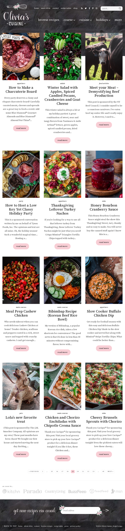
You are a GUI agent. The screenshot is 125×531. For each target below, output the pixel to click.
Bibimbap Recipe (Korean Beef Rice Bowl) (62, 316)
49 (103, 471)
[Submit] (120, 8)
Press (66, 526)
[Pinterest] (92, 8)
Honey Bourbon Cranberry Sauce (104, 208)
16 (57, 471)
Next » (110, 471)
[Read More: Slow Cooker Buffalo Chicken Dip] (104, 280)
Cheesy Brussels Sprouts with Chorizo (104, 420)
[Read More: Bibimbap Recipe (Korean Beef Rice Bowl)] (62, 280)
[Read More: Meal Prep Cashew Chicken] (21, 280)
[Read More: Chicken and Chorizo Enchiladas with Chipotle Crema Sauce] (62, 386)
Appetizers (21, 83)
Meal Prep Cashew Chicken (21, 314)
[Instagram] (96, 8)
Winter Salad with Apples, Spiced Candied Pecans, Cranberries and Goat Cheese (62, 96)
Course (68, 20)
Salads (62, 83)
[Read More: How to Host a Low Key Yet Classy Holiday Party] (21, 174)
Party (21, 201)
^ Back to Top (9, 526)
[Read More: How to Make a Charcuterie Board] (21, 56)
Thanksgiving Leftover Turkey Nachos (62, 210)
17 (62, 471)
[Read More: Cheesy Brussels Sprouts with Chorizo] (104, 386)
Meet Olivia (45, 8)
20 (78, 471)
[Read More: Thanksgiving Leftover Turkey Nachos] (62, 174)
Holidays (102, 20)
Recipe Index (66, 8)
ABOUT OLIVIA (28, 526)
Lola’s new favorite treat (21, 420)
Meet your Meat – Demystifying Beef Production (104, 92)
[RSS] (81, 8)
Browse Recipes (48, 20)
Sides (104, 201)
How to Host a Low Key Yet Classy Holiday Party (21, 210)
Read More (19, 129)
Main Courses (21, 307)
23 (93, 471)
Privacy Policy (75, 526)
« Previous (34, 471)
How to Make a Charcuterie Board (21, 90)
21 (83, 471)
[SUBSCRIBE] (106, 510)
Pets (21, 413)
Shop (75, 8)
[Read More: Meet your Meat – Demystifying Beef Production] (104, 56)
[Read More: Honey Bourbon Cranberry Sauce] (104, 174)
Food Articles (104, 83)
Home (36, 8)
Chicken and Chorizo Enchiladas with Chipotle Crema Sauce (62, 422)
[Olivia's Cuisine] (16, 14)
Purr (120, 526)
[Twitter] (86, 8)
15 (52, 471)
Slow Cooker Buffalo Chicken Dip (104, 314)
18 (68, 471)
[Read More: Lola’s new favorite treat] (21, 386)
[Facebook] (89, 8)
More (118, 20)
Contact (55, 8)
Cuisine (84, 20)
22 (88, 471)
